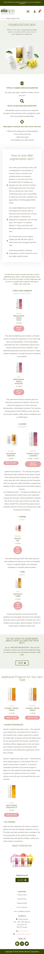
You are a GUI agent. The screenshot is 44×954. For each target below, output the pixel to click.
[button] (28, 11)
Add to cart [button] (19, 328)
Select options (33, 464)
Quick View (19, 310)
